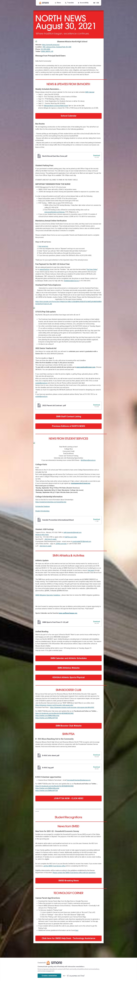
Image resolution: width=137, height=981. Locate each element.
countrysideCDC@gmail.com (81, 541)
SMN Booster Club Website (69, 725)
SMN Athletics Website (68, 668)
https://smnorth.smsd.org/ (50, 45)
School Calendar (68, 116)
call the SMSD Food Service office (54, 866)
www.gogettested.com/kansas (54, 212)
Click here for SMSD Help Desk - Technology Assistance (68, 938)
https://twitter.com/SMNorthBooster (47, 715)
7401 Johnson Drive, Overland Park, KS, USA (56, 47)
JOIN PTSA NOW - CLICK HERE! (68, 798)
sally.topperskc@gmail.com (72, 532)
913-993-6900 (45, 49)
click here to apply (50, 539)
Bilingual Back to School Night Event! (56, 106)
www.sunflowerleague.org (68, 613)
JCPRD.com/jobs (61, 544)
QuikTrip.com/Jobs (70, 537)
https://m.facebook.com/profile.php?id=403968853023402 (54, 713)
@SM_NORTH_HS (47, 51)
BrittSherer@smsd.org (88, 460)
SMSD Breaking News (68, 880)
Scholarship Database (42, 506)
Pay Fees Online (92, 269)
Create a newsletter (49, 976)
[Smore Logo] (44, 2)
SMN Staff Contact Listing (68, 416)
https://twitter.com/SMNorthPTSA (46, 718)
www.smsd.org (44, 269)
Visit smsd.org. (43, 246)
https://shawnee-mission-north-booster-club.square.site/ (54, 705)
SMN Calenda (89, 92)
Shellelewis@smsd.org (71, 281)
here (76, 930)
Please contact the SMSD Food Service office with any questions (74, 873)
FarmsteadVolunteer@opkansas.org (78, 780)
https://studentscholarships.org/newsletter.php (50, 502)
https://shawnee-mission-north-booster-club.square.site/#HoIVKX (72, 707)
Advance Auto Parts (42, 535)
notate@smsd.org (41, 383)
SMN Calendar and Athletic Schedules (68, 658)
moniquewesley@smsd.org (80, 483)
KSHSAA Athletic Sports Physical (69, 677)
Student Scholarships (42, 511)
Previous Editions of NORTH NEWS (68, 426)
